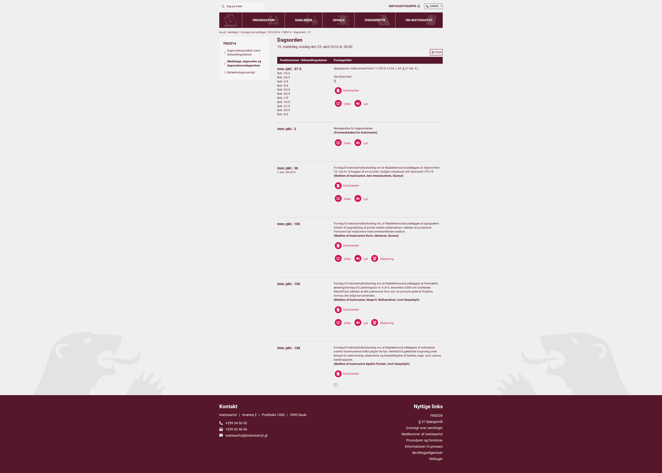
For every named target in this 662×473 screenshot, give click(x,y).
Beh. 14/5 (283, 102)
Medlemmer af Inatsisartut (422, 434)
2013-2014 (274, 32)
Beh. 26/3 (283, 77)
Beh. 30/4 (283, 93)
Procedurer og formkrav (424, 440)
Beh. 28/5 (283, 110)
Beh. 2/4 (282, 81)
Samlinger (303, 20)
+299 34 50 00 (236, 423)
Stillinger (436, 459)
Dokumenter (375, 20)
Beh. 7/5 (282, 98)
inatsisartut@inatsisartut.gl (246, 435)
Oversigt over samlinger (253, 32)
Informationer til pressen (424, 446)
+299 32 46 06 (236, 429)
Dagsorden (299, 32)
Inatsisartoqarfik (403, 6)
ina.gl (222, 32)
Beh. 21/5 (283, 106)
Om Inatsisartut (419, 20)
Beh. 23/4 (283, 89)
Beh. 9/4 (282, 85)
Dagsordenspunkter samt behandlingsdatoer (243, 52)
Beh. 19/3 (283, 73)
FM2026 (436, 415)
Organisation (263, 20)
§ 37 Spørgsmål (431, 422)
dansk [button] (434, 6)
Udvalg (338, 20)
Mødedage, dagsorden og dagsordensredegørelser (244, 63)
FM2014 (286, 32)
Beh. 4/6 (282, 114)
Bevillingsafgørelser (427, 453)
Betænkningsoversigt (241, 72)
